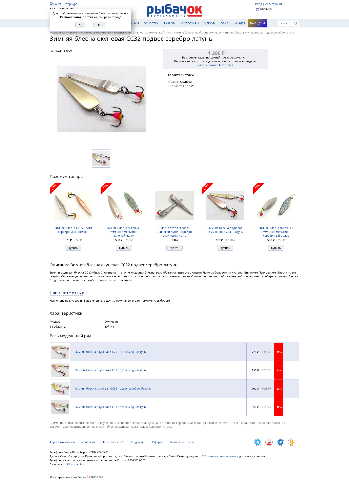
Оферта (157, 442)
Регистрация (274, 4)
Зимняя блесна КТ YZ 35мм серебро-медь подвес (73, 230)
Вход (258, 4)
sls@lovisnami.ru (73, 464)
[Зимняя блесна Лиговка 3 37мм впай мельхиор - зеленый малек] (124, 224)
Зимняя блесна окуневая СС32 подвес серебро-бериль (113, 388)
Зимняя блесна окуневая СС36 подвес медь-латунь (110, 407)
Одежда (210, 23)
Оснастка (151, 23)
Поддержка (137, 442)
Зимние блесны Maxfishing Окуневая (198, 32)
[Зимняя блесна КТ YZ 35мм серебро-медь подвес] (73, 224)
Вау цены (257, 23)
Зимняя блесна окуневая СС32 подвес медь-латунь (110, 370)
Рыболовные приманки (96, 32)
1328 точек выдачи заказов (218, 456)
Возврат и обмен (182, 442)
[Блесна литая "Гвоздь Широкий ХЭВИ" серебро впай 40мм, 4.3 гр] (174, 224)
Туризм (170, 23)
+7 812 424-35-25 (61, 9)
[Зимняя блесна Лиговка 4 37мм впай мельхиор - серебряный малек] (276, 224)
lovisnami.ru (57, 32)
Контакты (88, 442)
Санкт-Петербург (65, 4)
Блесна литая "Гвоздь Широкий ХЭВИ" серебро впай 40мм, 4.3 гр (174, 231)
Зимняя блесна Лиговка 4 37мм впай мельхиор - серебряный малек (276, 231)
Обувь (225, 23)
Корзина (266, 9)
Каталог (73, 32)
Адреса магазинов (62, 442)
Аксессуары (189, 23)
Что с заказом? (112, 442)
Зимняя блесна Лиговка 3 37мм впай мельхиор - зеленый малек (123, 231)
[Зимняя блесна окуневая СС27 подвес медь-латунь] (225, 224)
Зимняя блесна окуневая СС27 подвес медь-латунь (225, 230)
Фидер (240, 23)
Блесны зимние (124, 32)
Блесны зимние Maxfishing (154, 32)
